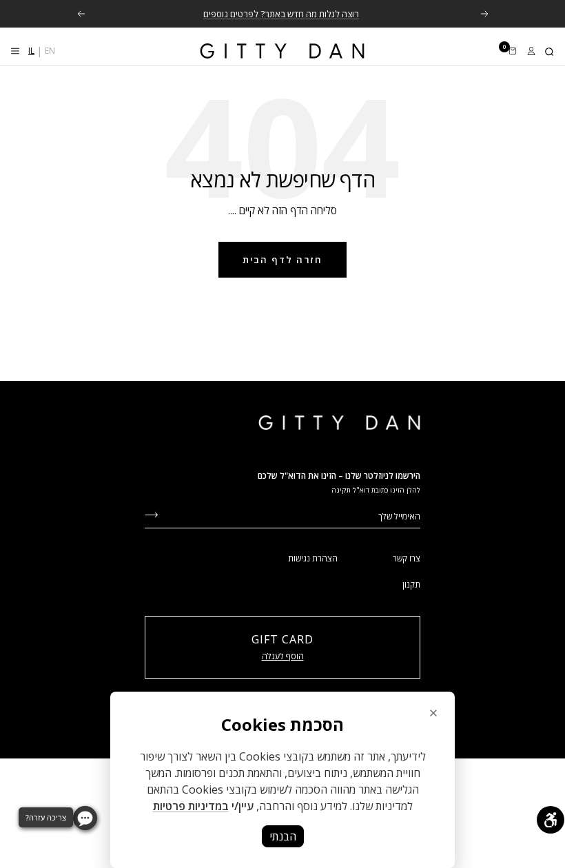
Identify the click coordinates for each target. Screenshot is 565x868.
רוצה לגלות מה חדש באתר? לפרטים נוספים (281, 14)
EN (50, 50)
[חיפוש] (550, 51)
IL (31, 50)
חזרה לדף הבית (282, 260)
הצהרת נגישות (313, 558)
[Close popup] (433, 713)
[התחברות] (531, 51)
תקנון (411, 584)
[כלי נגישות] (550, 820)
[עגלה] (512, 51)
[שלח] (151, 513)
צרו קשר (406, 558)
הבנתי (282, 836)
